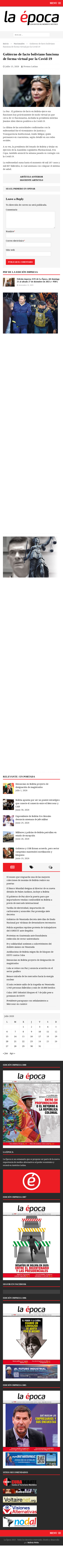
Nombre (10, 231)
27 (7, 1046)
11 (48, 1031)
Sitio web (10, 250)
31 (40, 1046)
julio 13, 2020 (12, 66)
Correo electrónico (15, 240)
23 (31, 1041)
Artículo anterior (31, 176)
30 (31, 1046)
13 (7, 1036)
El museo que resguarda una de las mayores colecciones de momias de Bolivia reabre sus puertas (28, 880)
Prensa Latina (30, 66)
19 (56, 1036)
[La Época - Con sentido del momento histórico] (31, 17)
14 (15, 1036)
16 (31, 1036)
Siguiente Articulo (31, 180)
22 (23, 1041)
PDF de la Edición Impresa (20, 272)
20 (7, 1041)
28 (15, 1046)
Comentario (11, 209)
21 (15, 1041)
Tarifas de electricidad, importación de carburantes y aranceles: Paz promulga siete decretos (28, 911)
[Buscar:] (31, 35)
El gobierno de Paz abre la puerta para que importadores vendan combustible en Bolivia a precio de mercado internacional (29, 899)
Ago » (12, 1053)
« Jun (5, 1053)
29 (23, 1046)
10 (40, 1031)
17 (40, 1036)
